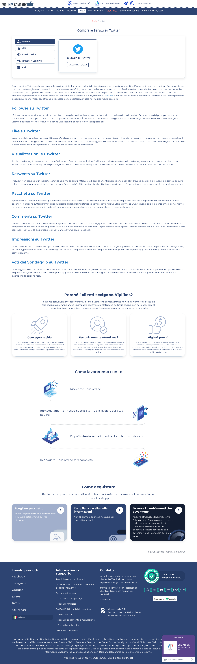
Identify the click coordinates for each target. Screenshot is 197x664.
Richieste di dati (64, 614)
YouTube (60, 10)
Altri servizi (19, 610)
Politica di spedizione (67, 630)
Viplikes (109, 95)
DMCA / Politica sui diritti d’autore (74, 609)
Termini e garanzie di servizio (71, 579)
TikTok (50, 10)
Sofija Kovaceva (175, 552)
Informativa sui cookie (67, 625)
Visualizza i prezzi (78, 64)
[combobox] (32, 617)
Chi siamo (105, 599)
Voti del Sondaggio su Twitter (40, 262)
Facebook (71, 10)
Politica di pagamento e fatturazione (75, 620)
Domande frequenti (130, 10)
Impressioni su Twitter (33, 239)
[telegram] (126, 3)
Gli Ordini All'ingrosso (152, 10)
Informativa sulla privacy (69, 598)
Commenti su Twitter (32, 216)
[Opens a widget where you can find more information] (178, 648)
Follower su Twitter (30, 108)
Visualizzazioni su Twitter (36, 154)
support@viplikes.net (110, 3)
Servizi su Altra (95, 10)
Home (94, 21)
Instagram (39, 10)
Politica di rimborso (66, 604)
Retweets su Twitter (31, 173)
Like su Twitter (26, 131)
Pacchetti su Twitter (31, 193)
